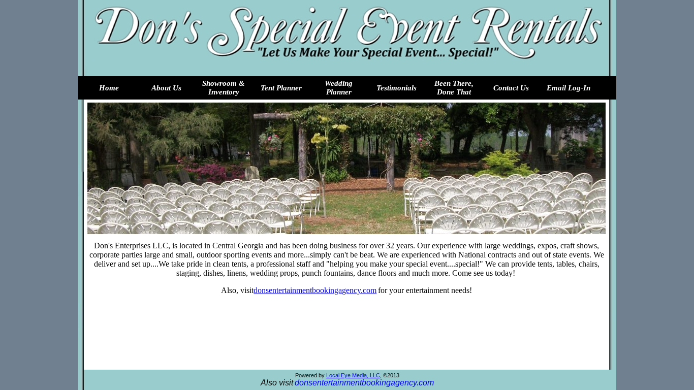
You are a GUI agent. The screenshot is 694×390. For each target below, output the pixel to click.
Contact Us (511, 88)
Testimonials (396, 88)
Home (109, 88)
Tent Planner (281, 88)
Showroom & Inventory (223, 87)
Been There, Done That (454, 87)
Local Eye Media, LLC (353, 375)
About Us (166, 88)
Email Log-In (568, 88)
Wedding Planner (339, 87)
